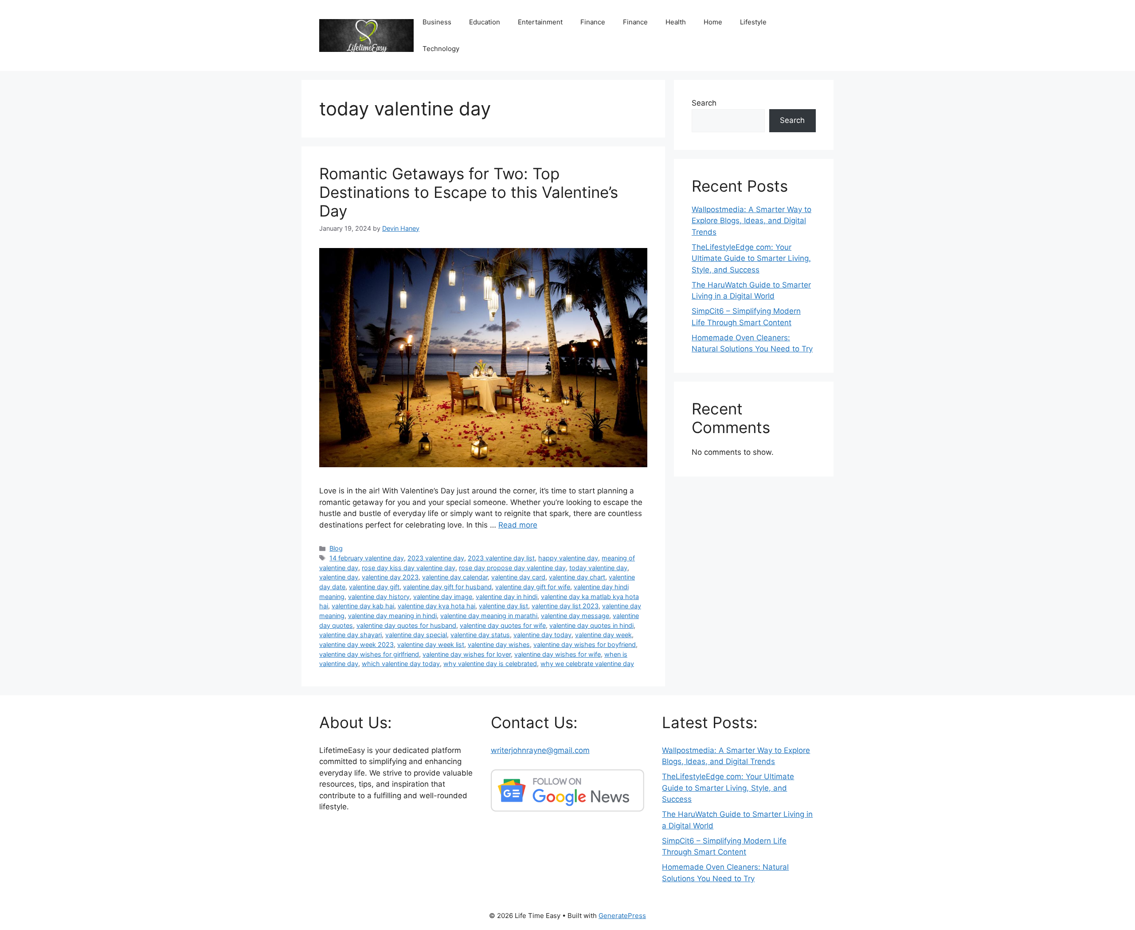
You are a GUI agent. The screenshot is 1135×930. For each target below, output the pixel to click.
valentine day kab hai (363, 606)
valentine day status (480, 634)
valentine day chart (577, 577)
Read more (517, 524)
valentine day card (518, 577)
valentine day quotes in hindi (591, 625)
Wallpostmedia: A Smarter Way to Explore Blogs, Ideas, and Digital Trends (751, 220)
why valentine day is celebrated (490, 663)
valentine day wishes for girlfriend (369, 654)
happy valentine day (568, 558)
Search (704, 103)
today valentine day (598, 567)
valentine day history (379, 596)
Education (484, 22)
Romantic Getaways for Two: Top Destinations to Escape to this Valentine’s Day (468, 192)
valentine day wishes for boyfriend (584, 644)
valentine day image (442, 596)
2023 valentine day (435, 558)
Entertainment (540, 22)
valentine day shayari (350, 634)
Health (675, 22)
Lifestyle (753, 22)
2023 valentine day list (501, 558)
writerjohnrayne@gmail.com (540, 750)
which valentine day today (401, 663)
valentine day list (503, 606)
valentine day (338, 577)
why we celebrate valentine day (587, 663)
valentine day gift (374, 587)
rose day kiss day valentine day (408, 567)
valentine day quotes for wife (503, 625)
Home (713, 22)
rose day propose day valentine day (512, 567)
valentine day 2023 (390, 577)
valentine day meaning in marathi (488, 615)
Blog (336, 548)
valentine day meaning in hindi (392, 615)
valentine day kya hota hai (436, 606)
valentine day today (542, 634)
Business (437, 22)
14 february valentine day (366, 558)
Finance (592, 22)
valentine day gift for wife (532, 587)
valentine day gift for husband (447, 587)
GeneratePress (622, 915)
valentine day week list (430, 644)
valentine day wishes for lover (467, 654)
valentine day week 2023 (356, 644)
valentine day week (603, 634)
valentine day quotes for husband (406, 625)
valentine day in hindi (506, 596)
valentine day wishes (499, 644)
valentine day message (575, 615)
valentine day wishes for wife (557, 654)
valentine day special (416, 634)
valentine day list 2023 (565, 606)
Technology (441, 48)
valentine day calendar (455, 577)
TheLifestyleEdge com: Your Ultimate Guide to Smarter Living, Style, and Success (751, 258)
